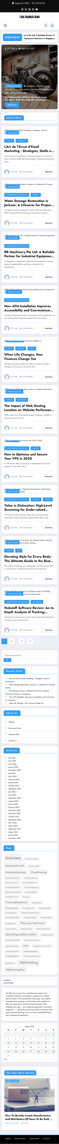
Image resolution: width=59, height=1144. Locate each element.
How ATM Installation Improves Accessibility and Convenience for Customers (27, 308)
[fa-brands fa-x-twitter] (26, 9)
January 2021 (13, 835)
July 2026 (11, 758)
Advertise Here (14, 734)
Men (18, 550)
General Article (31, 85)
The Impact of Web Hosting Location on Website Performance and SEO (29, 408)
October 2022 (13, 816)
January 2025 (13, 782)
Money (32, 348)
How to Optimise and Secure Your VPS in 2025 (25, 456)
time (25, 946)
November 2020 (14, 838)
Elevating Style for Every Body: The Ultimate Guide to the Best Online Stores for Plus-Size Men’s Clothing (29, 559)
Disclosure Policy (15, 728)
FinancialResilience (16, 902)
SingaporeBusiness (47, 935)
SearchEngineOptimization (21, 934)
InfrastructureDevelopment (30, 913)
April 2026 (12, 764)
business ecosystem (31, 859)
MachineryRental (46, 917)
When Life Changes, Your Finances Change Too (23, 356)
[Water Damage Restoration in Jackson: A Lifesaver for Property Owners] (29, 185)
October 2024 (13, 785)
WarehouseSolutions (12, 951)
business (48, 85)
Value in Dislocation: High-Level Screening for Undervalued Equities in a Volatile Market (28, 507)
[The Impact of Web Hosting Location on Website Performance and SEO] (29, 390)
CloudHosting (39, 872)
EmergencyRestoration (13, 887)
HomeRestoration (28, 908)
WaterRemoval (10, 963)
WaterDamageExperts (30, 951)
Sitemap (11, 722)
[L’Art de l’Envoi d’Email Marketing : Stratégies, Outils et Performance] (29, 131)
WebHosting (28, 962)
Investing (20, 348)
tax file (52, 92)
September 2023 (14, 798)
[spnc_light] (52, 25)
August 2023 (13, 801)
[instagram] (33, 9)
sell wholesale (42, 92)
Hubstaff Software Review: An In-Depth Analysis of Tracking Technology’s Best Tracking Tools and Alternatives (29, 610)
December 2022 (14, 810)
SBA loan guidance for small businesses (20, 1004)
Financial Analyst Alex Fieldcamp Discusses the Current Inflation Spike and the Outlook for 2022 (29, 1112)
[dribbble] (29, 9)
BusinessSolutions (16, 872)
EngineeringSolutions (32, 887)
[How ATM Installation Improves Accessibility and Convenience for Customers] (29, 291)
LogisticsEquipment (30, 917)
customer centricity (12, 883)
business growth (34, 866)
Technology (22, 140)
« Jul (5, 1059)
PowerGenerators (26, 929)
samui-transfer (8, 983)
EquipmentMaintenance (13, 892)
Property (36, 195)
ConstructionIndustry (12, 878)
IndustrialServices (44, 908)
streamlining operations (31, 940)
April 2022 (12, 822)
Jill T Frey (29, 48)
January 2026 (13, 767)
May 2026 (12, 761)
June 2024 (12, 795)
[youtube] (36, 9)
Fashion (9, 550)
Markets (9, 140)
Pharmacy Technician (33, 923)
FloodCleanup (36, 903)
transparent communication (42, 946)
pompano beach (11, 929)
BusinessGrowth (15, 866)
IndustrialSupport (11, 913)
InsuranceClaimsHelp (12, 917)
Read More (30, 105)
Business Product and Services (16, 195)
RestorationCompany (43, 929)
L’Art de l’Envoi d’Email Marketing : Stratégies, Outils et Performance (28, 149)
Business (9, 348)
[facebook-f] (22, 9)
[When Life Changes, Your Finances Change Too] (23, 341)
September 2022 (14, 819)
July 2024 (11, 792)
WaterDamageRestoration (31, 956)
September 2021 (14, 829)
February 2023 (13, 807)
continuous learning (30, 878)
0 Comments (28, 172)
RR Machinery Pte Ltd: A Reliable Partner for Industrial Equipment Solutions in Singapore (25, 37)
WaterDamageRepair (12, 956)
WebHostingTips (15, 970)
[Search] (46, 25)
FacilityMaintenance (12, 897)
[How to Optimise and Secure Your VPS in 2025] (23, 440)
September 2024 (14, 789)
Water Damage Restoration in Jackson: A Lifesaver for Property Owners (29, 203)
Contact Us (13, 740)
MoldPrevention (11, 923)
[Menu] (5, 25)
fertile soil (26, 897)
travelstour (7, 980)
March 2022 (13, 826)
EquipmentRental (31, 892)
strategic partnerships (12, 940)
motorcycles (9, 89)
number (35, 89)
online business (46, 89)
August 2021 (13, 832)
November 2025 (14, 770)
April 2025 (12, 776)
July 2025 (11, 773)
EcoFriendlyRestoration (30, 883)
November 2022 (14, 813)
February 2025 (13, 779)
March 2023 (13, 804)
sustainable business (12, 946)
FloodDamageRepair (12, 908)
